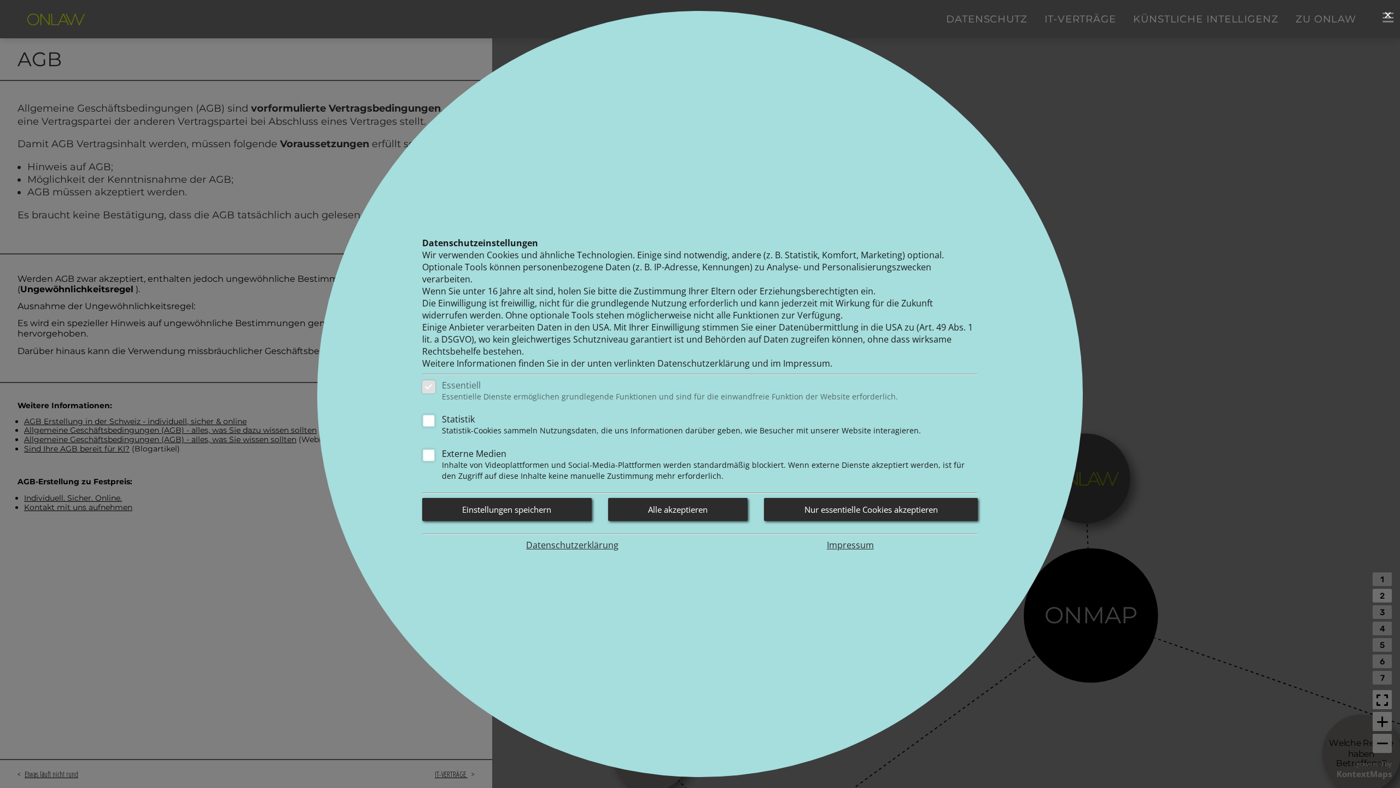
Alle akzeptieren (678, 509)
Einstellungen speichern (506, 509)
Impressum (850, 545)
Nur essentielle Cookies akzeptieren (871, 509)
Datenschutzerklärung (572, 545)
